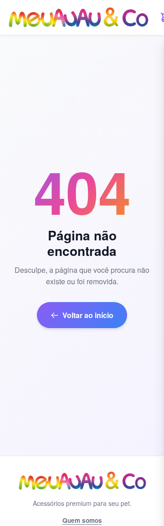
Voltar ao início (87, 315)
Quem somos (82, 520)
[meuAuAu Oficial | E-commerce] (78, 17)
